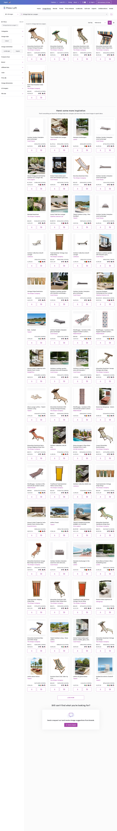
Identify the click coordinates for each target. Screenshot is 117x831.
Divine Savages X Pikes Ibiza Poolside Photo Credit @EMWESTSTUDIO (81, 446)
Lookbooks (79, 8)
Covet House (31, 141)
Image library (46, 8)
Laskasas (30, 256)
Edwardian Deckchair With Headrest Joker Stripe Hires (81, 47)
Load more (70, 697)
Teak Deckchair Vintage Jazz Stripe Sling (59, 253)
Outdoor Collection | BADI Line (82, 484)
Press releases (69, 8)
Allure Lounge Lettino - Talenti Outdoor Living (36, 407)
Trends (61, 8)
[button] (7, 2)
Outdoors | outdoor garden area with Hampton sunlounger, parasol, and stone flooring (81, 369)
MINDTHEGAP (77, 333)
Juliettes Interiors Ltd (56, 216)
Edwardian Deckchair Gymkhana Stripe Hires (57, 47)
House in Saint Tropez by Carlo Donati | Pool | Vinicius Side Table (36, 523)
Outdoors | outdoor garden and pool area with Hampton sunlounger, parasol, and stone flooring (58, 369)
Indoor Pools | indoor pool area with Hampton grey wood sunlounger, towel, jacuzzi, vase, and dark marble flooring (59, 176)
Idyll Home (53, 139)
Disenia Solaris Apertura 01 (104, 599)
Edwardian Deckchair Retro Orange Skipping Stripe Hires (35, 446)
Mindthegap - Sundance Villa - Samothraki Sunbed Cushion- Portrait (82, 408)
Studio (111, 8)
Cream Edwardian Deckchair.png (101, 446)
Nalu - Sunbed (31, 330)
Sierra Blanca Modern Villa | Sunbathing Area (104, 561)
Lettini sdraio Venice (33, 676)
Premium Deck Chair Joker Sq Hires (59, 677)
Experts (94, 8)
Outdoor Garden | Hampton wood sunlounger (104, 138)
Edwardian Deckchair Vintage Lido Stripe (105, 639)
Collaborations (102, 8)
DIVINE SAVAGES (78, 449)
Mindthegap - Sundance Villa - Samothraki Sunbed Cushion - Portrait (36, 485)
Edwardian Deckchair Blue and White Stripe (35, 639)
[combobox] (100, 23)
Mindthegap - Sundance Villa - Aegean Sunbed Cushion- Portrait (82, 331)
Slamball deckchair (33, 214)
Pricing (70, 2)
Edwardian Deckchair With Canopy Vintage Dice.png (35, 47)
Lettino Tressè (54, 522)
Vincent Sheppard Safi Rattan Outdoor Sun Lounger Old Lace (36, 176)
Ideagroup (99, 409)
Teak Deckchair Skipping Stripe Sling (34, 600)
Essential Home (31, 526)
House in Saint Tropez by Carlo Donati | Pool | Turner (36, 369)
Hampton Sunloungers (79, 137)
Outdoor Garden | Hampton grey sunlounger (35, 138)
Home (39, 8)
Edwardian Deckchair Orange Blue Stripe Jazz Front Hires (36, 561)
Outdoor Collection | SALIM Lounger (35, 253)
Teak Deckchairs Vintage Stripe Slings (103, 484)
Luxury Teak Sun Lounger (57, 214)
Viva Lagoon (31, 179)
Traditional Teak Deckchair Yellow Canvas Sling (58, 484)
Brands (55, 8)
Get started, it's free (104, 2)
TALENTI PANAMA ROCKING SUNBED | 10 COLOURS (81, 523)
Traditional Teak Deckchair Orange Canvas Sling (81, 600)
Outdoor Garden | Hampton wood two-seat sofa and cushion (58, 562)
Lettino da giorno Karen (80, 676)
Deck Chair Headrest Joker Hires (35, 85)
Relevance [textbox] (98, 22)
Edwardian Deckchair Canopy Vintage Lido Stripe (105, 369)
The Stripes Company (33, 50)
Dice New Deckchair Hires (80, 176)
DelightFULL (30, 372)
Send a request (71, 725)
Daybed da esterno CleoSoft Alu (104, 677)
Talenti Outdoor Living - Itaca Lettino (59, 639)
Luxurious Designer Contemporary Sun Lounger (104, 292)
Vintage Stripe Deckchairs (35, 291)
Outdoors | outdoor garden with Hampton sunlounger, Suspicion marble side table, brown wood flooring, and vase (58, 292)
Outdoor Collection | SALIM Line (58, 446)
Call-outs (87, 8)
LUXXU (75, 139)
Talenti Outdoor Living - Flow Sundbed (81, 215)
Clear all (21, 21)
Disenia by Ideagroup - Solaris (105, 407)
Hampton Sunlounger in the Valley (81, 561)
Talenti (75, 218)
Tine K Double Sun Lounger (58, 137)
